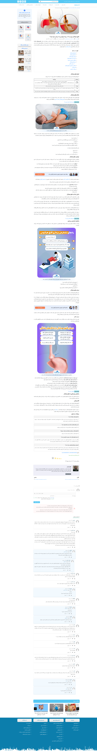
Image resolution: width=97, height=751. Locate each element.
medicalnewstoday (73, 452)
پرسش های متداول (71, 1)
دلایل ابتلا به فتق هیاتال (71, 58)
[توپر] (34, 493)
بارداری (45, 723)
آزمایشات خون (43, 725)
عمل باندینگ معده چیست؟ (69, 102)
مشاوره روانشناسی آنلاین (57, 723)
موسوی (66, 608)
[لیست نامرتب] (41, 493)
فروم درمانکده (75, 730)
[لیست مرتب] (39, 493)
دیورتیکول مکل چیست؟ (69, 218)
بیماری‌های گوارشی (43, 732)
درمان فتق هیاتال (73, 62)
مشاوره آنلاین (75, 725)
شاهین (65, 561)
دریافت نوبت (39, 174)
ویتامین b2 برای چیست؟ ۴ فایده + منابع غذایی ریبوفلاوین (28, 52)
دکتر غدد (60, 734)
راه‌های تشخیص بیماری (72, 60)
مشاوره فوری (76, 723)
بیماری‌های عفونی (43, 734)
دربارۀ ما (28, 725)
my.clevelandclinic (65, 452)
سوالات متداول (73, 69)
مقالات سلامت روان (28, 29)
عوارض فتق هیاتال (72, 56)
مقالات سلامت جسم (71, 7)
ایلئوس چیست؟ (71, 391)
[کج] (36, 493)
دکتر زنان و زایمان (59, 732)
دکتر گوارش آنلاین (66, 179)
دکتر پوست (60, 738)
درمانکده (56, 409)
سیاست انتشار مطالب (26, 734)
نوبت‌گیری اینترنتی (75, 728)
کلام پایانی (74, 67)
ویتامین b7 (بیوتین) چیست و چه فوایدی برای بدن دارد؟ (28, 68)
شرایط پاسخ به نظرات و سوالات (24, 732)
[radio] (60, 459)
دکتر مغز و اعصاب (59, 728)
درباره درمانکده (77, 1)
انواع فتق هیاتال (73, 53)
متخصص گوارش (43, 179)
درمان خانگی (71, 64)
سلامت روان (44, 728)
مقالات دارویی (21, 37)
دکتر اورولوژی (60, 730)
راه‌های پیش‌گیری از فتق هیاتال (70, 65)
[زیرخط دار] (38, 493)
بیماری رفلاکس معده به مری (59, 99)
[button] (35, 708)
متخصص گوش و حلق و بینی (57, 741)
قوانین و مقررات (27, 730)
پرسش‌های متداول (27, 728)
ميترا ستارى (65, 551)
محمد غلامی (65, 590)
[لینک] (42, 493)
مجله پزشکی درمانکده (77, 7)
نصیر (66, 681)
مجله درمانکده (68, 46)
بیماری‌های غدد (43, 730)
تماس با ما (65, 1)
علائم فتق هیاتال (73, 55)
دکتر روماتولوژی (59, 736)
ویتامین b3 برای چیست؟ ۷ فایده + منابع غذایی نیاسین (28, 60)
